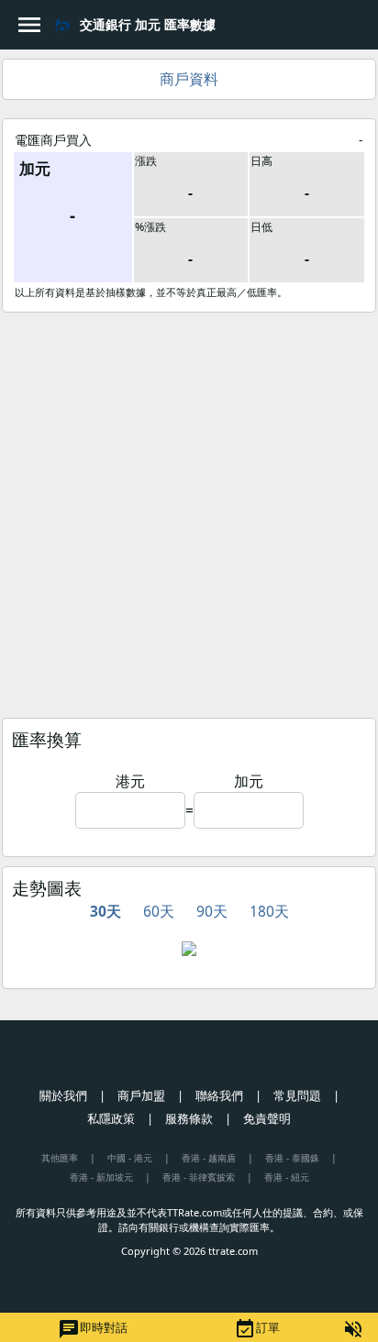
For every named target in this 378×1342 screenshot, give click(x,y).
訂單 (257, 1329)
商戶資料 (189, 79)
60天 (158, 911)
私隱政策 (111, 1118)
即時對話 (93, 1329)
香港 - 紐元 (286, 1177)
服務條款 (189, 1118)
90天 (212, 911)
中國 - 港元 (129, 1157)
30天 (105, 911)
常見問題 (297, 1095)
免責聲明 (267, 1118)
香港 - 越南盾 (209, 1157)
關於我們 (63, 1095)
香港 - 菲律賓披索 (198, 1177)
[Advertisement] (189, 510)
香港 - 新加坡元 (101, 1177)
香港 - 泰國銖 (292, 1157)
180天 (269, 911)
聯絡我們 (219, 1095)
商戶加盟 (141, 1095)
